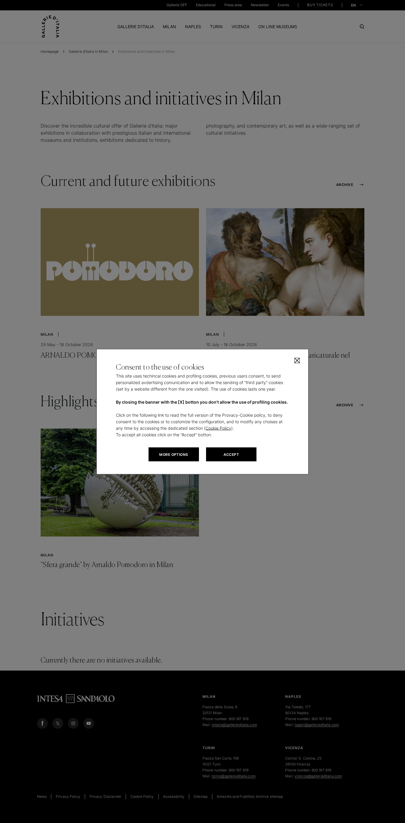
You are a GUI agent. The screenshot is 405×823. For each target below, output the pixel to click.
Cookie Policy (218, 427)
